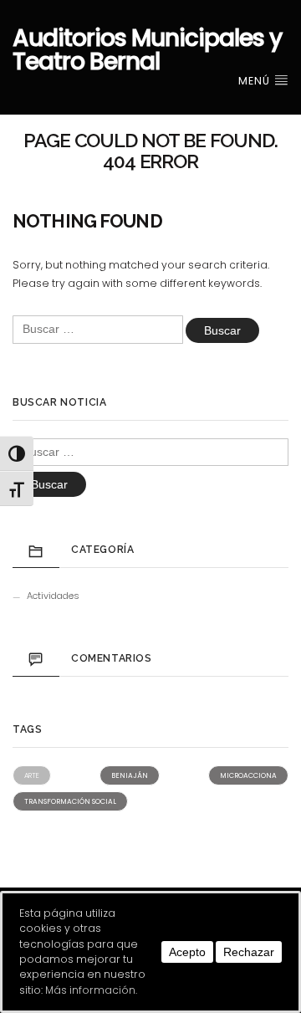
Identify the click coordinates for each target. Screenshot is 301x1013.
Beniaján (129, 775)
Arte (31, 775)
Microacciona (248, 775)
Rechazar (248, 952)
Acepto (187, 952)
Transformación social (70, 801)
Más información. (91, 990)
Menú (255, 81)
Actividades (53, 595)
